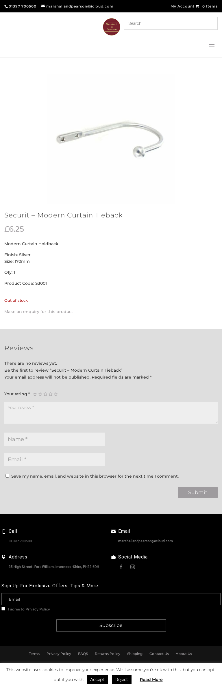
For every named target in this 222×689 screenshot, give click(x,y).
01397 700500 (20, 541)
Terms (34, 653)
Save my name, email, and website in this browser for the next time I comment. (95, 476)
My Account (183, 6)
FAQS (83, 653)
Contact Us (159, 653)
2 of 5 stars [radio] (40, 394)
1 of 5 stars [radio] (35, 394)
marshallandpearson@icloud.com (145, 541)
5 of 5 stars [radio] (56, 394)
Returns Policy (107, 653)
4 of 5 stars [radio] (51, 394)
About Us (184, 653)
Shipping (135, 653)
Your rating (17, 393)
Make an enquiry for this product (38, 311)
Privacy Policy (37, 609)
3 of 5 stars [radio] (45, 394)
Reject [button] (121, 679)
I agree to (28, 609)
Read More (151, 679)
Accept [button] (97, 679)
